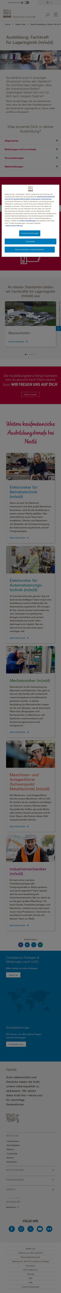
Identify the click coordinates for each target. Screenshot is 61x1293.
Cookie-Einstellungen (27, 221)
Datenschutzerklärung (14, 226)
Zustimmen (30, 241)
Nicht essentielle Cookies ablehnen (29, 250)
